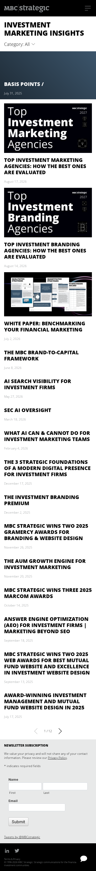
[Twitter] (17, 850)
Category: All (17, 44)
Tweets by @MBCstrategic (22, 837)
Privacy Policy (57, 758)
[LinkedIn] (7, 850)
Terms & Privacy (12, 859)
